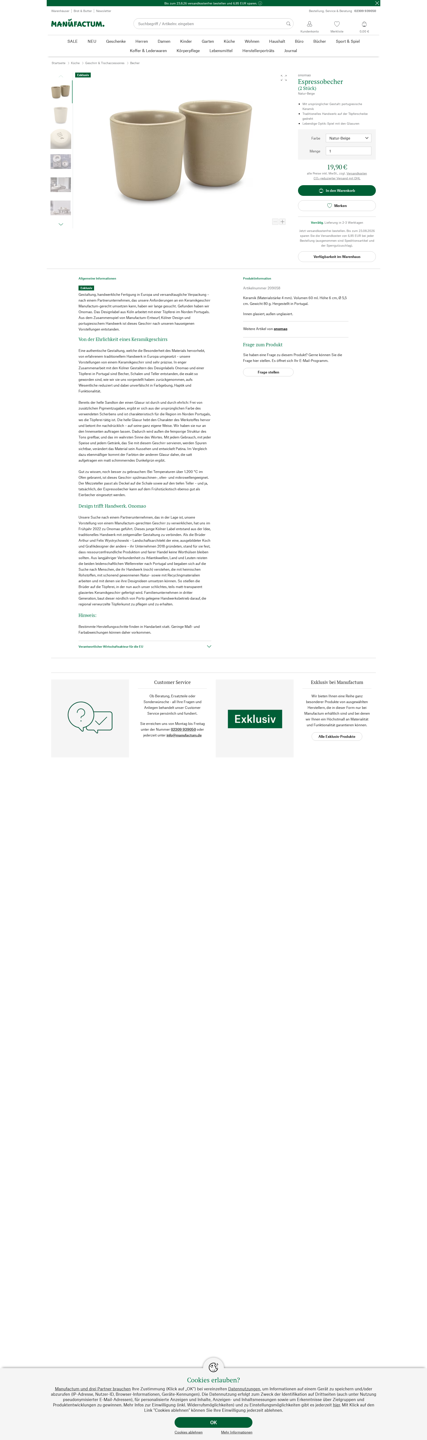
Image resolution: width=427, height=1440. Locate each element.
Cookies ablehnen (189, 1432)
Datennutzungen (244, 1388)
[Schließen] (377, 3)
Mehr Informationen (236, 1432)
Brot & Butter (83, 11)
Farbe (315, 138)
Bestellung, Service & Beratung (342, 11)
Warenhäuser (60, 11)
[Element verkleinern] (275, 222)
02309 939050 (183, 729)
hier (336, 1404)
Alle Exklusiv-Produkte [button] (336, 736)
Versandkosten (356, 173)
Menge (315, 151)
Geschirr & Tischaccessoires (105, 63)
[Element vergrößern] (282, 222)
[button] (283, 78)
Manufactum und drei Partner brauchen (93, 1388)
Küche (75, 63)
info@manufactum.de (184, 735)
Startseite (58, 63)
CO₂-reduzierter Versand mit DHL (337, 178)
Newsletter (103, 11)
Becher (135, 63)
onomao (280, 329)
